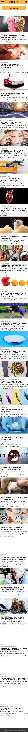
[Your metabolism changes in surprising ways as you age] (14, 576)
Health (10, 730)
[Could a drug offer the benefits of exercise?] (14, 166)
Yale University (3, 148)
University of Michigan (5, 321)
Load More (14, 718)
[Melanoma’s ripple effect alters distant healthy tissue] (14, 636)
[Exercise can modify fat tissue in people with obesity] (14, 311)
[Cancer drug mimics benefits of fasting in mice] (14, 486)
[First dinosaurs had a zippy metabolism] (14, 397)
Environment (21, 730)
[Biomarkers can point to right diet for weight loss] (14, 253)
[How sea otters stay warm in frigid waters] (14, 606)
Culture (15, 730)
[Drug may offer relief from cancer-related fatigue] (14, 138)
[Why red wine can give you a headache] (14, 82)
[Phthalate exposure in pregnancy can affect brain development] (14, 52)
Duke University (3, 586)
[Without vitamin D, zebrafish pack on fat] (14, 696)
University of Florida (5, 176)
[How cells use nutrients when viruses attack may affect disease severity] (14, 281)
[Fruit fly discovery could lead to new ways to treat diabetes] (14, 546)
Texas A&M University (5, 616)
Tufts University (4, 34)
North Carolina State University (7, 466)
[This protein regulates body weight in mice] (14, 425)
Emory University (4, 62)
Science (5, 730)
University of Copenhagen (6, 120)
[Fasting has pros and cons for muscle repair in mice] (14, 339)
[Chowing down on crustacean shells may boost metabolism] (14, 196)
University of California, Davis (7, 92)
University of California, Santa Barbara (9, 379)
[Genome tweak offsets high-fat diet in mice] (14, 225)
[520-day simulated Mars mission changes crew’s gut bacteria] (14, 666)
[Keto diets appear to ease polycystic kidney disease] (14, 369)
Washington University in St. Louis (8, 206)
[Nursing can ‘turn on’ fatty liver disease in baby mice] (14, 455)
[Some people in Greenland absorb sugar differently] (14, 516)
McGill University (4, 676)
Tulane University (4, 291)
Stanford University (5, 263)
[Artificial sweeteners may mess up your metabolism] (14, 24)
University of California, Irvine (7, 235)
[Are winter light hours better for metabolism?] (14, 110)
